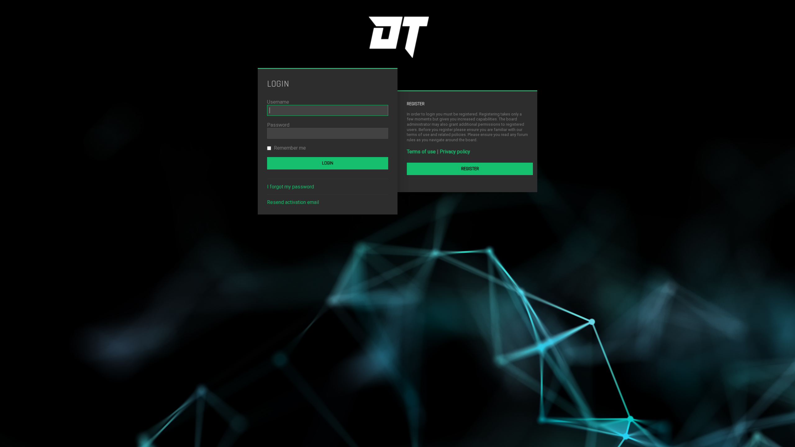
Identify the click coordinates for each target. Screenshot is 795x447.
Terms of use (421, 152)
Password (278, 125)
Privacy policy (455, 152)
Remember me (289, 148)
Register (470, 168)
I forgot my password (290, 187)
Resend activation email (293, 202)
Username (278, 102)
